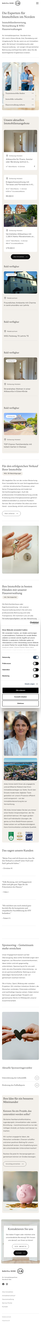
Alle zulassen (20, 690)
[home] (11, 3)
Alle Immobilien (7, 1292)
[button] (37, 3)
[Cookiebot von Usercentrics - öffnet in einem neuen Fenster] (30, 623)
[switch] (36, 663)
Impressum (6, 1321)
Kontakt (5, 1307)
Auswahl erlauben (20, 697)
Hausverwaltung (8, 1299)
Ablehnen (20, 703)
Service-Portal (7, 1303)
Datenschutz (6, 1317)
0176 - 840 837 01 (20, 1246)
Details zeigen (30, 684)
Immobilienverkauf (8, 1296)
